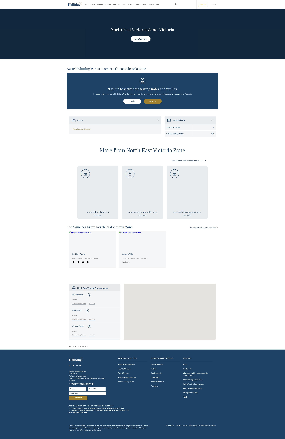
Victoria (153, 369)
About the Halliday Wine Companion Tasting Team (196, 374)
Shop (157, 4)
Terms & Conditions (182, 425)
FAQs (185, 364)
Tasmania (154, 386)
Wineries (100, 4)
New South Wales (157, 364)
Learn (144, 4)
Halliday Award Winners (126, 364)
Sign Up (203, 4)
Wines (86, 4)
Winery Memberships (190, 393)
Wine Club (116, 4)
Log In (132, 101)
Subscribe (78, 398)
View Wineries (141, 39)
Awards (151, 4)
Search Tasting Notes (126, 382)
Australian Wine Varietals (127, 377)
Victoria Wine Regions (81, 129)
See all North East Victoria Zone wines (187, 161)
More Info (92, 303)
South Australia (156, 373)
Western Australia (157, 382)
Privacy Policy (170, 425)
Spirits (92, 4)
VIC (70, 346)
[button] (167, 302)
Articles (108, 4)
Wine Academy (127, 4)
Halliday (75, 4)
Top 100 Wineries (124, 369)
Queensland (155, 377)
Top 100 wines (123, 373)
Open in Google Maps (79, 303)
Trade (185, 397)
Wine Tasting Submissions (192, 380)
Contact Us (187, 369)
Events (137, 4)
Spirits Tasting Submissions (193, 384)
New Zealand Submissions (192, 388)
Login (214, 4)
